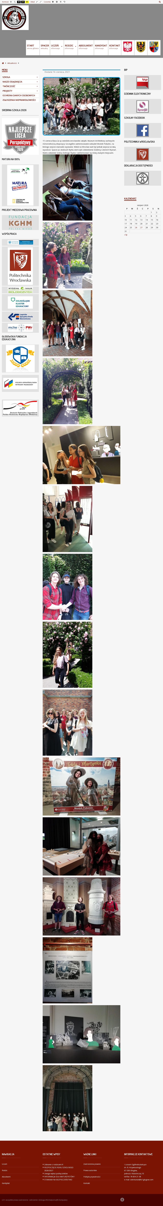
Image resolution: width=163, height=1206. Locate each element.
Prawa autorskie (90, 1170)
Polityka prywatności (91, 1176)
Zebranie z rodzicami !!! (53, 1164)
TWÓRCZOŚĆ (9, 86)
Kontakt (86, 1183)
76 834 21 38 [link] (135, 1176)
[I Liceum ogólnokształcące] (15, 17)
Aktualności (12, 63)
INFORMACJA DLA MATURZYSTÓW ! (59, 1176)
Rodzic (4, 1170)
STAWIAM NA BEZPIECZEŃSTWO (58, 1179)
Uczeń (4, 1164)
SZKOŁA (6, 77)
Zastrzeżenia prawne (92, 1164)
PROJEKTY (7, 90)
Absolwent (6, 1176)
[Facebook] (122, 1200)
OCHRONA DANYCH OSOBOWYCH (19, 95)
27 (141, 227)
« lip (125, 234)
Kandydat (6, 1183)
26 (136, 227)
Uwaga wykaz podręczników (56, 1173)
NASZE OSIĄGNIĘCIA (12, 81)
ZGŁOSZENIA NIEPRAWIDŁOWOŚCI (19, 100)
